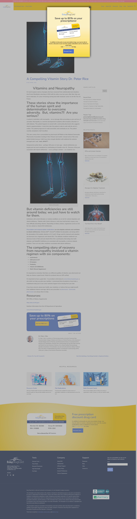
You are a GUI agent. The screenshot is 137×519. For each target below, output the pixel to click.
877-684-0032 (67, 47)
